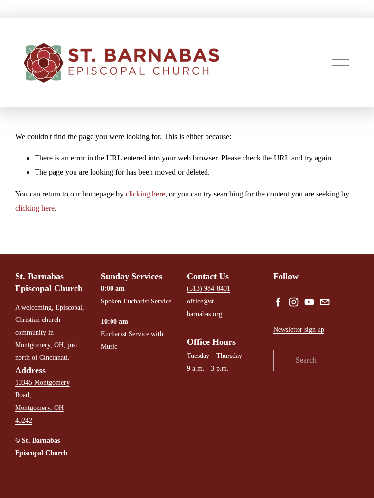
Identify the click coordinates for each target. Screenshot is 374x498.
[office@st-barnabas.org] (325, 302)
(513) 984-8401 (208, 288)
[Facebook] (278, 302)
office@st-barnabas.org (204, 307)
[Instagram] (294, 302)
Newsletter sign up (298, 329)
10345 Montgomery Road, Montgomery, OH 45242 (42, 401)
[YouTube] (309, 302)
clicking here (145, 194)
